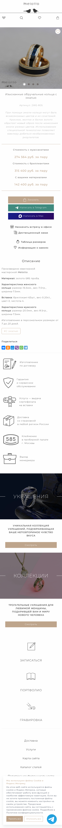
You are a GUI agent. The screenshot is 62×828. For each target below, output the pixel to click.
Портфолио (31, 690)
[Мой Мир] (12, 348)
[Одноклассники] (8, 348)
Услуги (31, 749)
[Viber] (17, 348)
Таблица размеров (33, 241)
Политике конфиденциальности (24, 812)
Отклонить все (33, 819)
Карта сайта (31, 758)
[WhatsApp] (21, 348)
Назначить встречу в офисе (33, 227)
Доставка (31, 740)
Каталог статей (31, 767)
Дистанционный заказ (33, 232)
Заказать (33, 199)
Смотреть (31, 545)
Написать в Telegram (33, 207)
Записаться (31, 660)
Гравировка (31, 720)
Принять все (14, 819)
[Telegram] (26, 348)
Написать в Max (33, 215)
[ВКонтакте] (3, 348)
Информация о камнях (33, 247)
